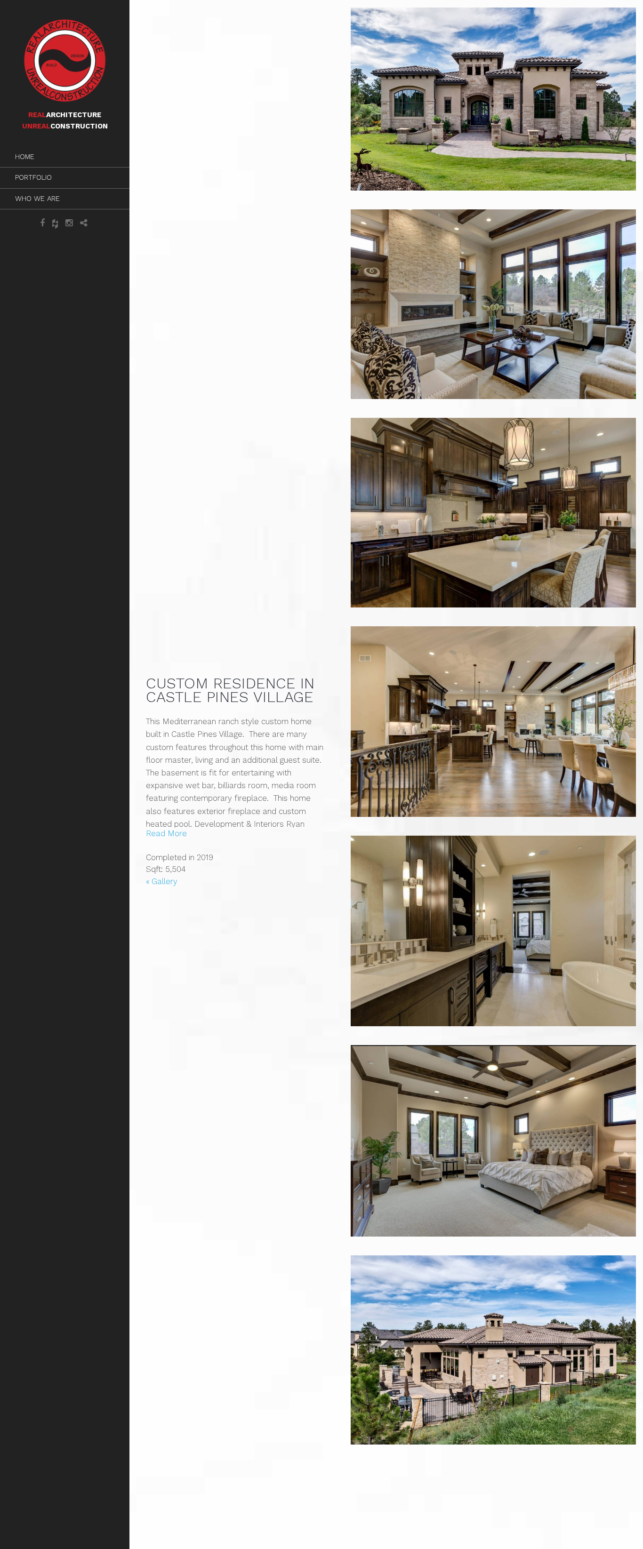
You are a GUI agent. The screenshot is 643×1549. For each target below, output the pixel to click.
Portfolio (33, 177)
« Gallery (161, 881)
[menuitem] (64, 157)
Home (24, 156)
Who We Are (37, 198)
